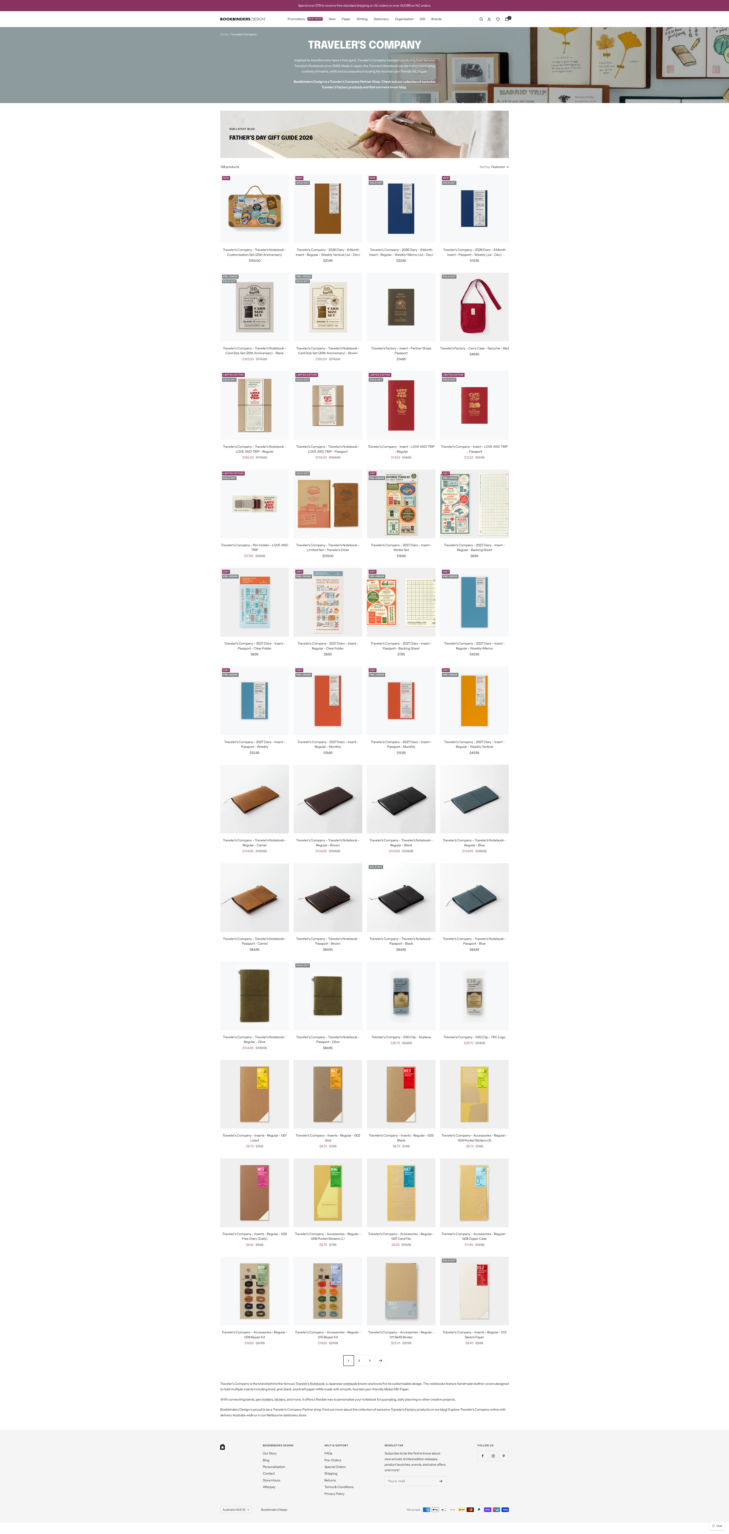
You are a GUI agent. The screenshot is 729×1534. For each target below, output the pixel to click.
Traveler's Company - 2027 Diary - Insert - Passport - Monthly (401, 744)
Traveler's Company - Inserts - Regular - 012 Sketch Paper (474, 1334)
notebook (350, 1384)
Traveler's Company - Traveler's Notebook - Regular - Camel (254, 842)
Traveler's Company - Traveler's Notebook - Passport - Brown (328, 941)
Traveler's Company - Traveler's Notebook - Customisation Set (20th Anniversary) (254, 252)
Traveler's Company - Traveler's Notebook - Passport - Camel (254, 941)
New (332, 19)
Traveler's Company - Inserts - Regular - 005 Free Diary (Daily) (254, 1236)
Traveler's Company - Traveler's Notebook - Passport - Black (401, 941)
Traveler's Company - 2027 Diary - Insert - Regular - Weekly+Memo (474, 646)
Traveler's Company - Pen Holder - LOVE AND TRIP (254, 547)
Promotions (305, 19)
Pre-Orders (332, 1460)
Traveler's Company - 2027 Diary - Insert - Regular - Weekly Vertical (474, 744)
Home (224, 34)
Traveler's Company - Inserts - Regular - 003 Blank (401, 1138)
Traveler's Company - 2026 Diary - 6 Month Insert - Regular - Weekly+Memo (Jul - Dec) (401, 252)
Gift (422, 19)
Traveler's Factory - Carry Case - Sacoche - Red (474, 348)
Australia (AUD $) (234, 1509)
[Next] (380, 1360)
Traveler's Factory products (342, 87)
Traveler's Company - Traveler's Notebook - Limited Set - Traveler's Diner (328, 547)
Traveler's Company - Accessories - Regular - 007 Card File (401, 1236)
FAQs (328, 1453)
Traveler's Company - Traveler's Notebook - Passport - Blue (474, 941)
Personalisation (274, 1467)
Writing (362, 19)
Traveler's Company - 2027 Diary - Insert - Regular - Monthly (327, 744)
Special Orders (335, 1467)
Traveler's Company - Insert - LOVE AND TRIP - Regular (401, 449)
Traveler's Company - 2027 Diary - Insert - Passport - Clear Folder (254, 646)
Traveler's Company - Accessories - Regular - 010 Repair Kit (328, 1334)
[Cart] (507, 19)
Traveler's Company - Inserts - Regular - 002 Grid (328, 1138)
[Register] (441, 1481)
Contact (269, 1473)
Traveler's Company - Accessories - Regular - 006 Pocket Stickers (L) (328, 1236)
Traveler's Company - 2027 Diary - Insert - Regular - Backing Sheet (474, 547)
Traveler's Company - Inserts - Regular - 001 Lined (254, 1138)
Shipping (330, 1473)
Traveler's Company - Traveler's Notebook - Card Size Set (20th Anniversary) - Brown (328, 350)
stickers (280, 1399)
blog (402, 87)
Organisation (404, 19)
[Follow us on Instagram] (493, 1456)
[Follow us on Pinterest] (503, 1456)
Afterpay (269, 1487)
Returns (330, 1480)
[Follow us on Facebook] (482, 1456)
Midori (389, 1389)
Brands (436, 19)
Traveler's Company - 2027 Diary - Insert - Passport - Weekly (254, 744)
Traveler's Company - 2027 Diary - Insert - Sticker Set (401, 547)
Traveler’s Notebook (310, 1384)
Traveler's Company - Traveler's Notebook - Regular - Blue (474, 842)
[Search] (481, 19)
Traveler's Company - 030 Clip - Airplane (401, 1037)
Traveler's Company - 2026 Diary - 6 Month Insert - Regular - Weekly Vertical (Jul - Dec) (328, 252)
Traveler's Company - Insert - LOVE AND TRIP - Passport (474, 449)
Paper (346, 19)
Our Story (270, 1453)
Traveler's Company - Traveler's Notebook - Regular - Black (401, 842)
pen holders (264, 1399)
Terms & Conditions (338, 1487)
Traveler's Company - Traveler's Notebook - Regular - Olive (254, 1039)
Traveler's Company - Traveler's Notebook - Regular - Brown (328, 842)
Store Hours (271, 1480)
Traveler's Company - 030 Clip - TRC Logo (474, 1037)
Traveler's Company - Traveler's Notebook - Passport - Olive (328, 1039)
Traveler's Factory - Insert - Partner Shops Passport (401, 350)
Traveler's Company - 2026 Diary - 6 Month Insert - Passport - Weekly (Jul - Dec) (474, 252)
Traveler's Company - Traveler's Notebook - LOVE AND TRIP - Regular (254, 449)
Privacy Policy (334, 1494)
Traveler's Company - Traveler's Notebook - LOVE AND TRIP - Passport (328, 449)
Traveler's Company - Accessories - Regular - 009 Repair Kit (255, 1334)
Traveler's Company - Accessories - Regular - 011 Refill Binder (401, 1334)
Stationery (381, 19)
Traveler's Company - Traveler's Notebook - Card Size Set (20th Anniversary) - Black (254, 350)
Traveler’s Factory (403, 1409)
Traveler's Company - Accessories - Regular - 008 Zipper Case (474, 1236)
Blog (266, 1460)
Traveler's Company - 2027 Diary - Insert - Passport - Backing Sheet (401, 646)
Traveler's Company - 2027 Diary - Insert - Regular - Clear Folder (327, 646)
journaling (389, 1399)
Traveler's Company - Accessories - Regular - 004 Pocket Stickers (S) (474, 1138)
